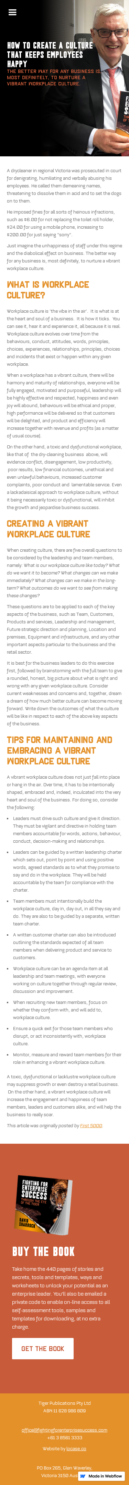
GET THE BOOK (42, 1348)
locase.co (76, 1449)
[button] (12, 12)
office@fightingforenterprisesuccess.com (64, 1430)
